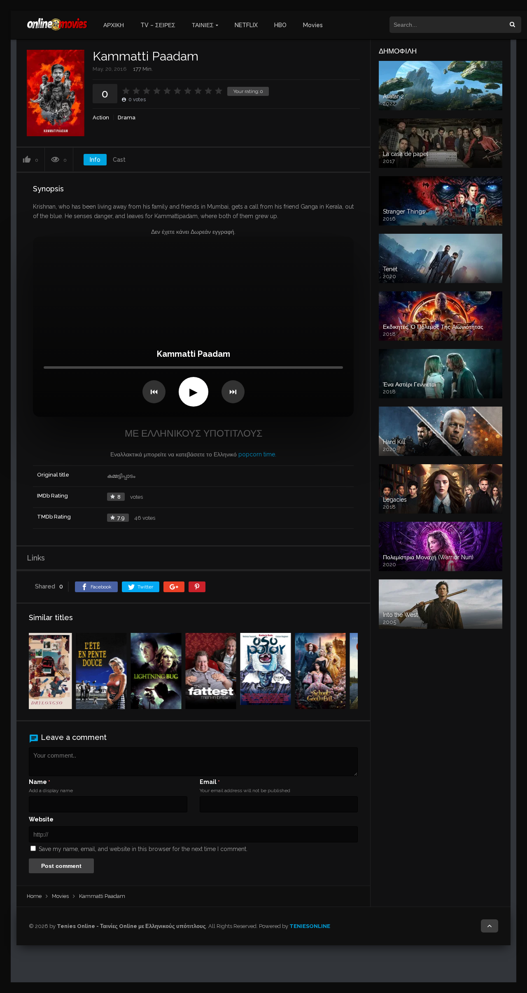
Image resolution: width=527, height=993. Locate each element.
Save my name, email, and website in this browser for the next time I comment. (143, 849)
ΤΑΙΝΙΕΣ (203, 25)
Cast (119, 159)
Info (95, 159)
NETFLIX (246, 25)
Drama (126, 117)
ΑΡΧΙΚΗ (113, 25)
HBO (280, 25)
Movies (313, 25)
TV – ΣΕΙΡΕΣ (157, 25)
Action (101, 117)
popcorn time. (257, 454)
